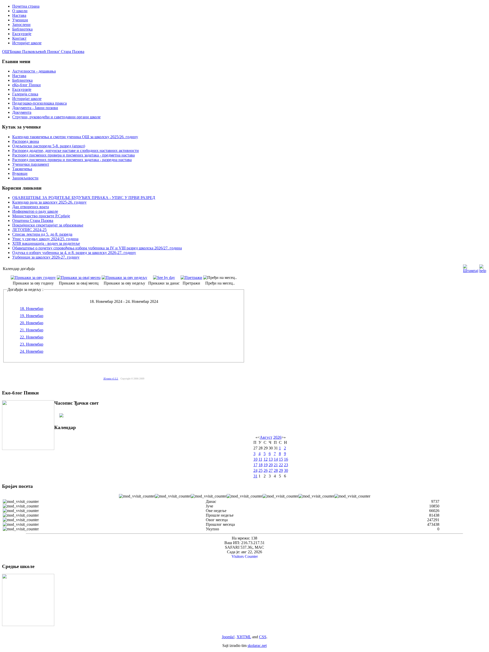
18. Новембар (31, 308)
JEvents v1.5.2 (110, 378)
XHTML (244, 637)
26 (266, 470)
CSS (262, 637)
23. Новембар (31, 344)
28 (276, 470)
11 (260, 459)
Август (266, 437)
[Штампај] (470, 267)
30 (286, 470)
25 (261, 470)
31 (255, 476)
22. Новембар (31, 337)
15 (281, 459)
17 (255, 465)
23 (286, 465)
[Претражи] (191, 277)
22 (281, 465)
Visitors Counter (245, 556)
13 (271, 459)
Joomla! (228, 637)
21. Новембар (31, 330)
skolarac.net (257, 645)
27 (271, 470)
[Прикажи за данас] (164, 277)
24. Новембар (31, 351)
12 (266, 459)
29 (281, 470)
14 (276, 459)
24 (255, 470)
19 (266, 465)
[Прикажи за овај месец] (79, 277)
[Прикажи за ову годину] (33, 277)
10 (255, 459)
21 (276, 465)
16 (286, 459)
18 (261, 465)
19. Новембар (31, 316)
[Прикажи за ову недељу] (124, 277)
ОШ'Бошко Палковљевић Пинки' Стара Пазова (43, 51)
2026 (277, 437)
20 (271, 465)
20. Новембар (31, 323)
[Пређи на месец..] (220, 277)
